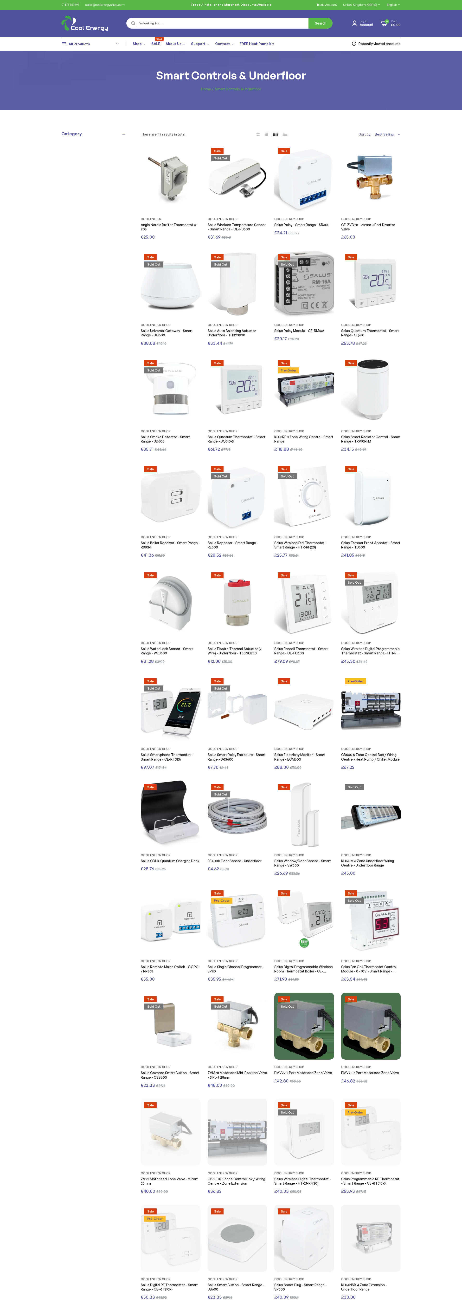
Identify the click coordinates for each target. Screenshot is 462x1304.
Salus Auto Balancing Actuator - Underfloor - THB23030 (233, 333)
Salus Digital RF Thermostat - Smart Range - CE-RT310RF (169, 1287)
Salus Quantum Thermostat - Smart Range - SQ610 (370, 333)
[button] (195, 153)
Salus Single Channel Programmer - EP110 (236, 969)
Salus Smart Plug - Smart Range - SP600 (300, 1287)
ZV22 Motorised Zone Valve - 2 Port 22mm (169, 1181)
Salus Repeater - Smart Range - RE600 (233, 545)
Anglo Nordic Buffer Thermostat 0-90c (169, 227)
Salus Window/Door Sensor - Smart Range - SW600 (302, 863)
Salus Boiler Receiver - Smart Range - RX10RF (170, 545)
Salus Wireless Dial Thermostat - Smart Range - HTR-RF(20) (300, 545)
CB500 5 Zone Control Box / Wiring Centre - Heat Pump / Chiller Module (370, 757)
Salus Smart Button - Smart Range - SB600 (236, 1287)
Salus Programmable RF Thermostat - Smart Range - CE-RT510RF (370, 1181)
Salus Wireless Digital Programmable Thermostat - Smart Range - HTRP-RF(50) (370, 651)
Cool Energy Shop (222, 219)
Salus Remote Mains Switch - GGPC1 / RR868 (170, 969)
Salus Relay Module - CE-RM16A (299, 331)
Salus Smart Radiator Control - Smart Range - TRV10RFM (371, 439)
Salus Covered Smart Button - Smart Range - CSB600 (170, 1075)
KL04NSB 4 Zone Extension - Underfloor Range (364, 1287)
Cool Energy (151, 219)
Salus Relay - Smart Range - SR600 (301, 225)
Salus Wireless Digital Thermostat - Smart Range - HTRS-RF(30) (302, 1181)
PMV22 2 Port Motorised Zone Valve (303, 1073)
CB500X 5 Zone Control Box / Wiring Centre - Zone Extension (236, 1181)
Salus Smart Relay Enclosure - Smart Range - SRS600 (237, 757)
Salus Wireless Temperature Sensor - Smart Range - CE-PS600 (237, 227)
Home (206, 89)
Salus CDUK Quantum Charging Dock (170, 861)
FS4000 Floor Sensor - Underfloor (235, 861)
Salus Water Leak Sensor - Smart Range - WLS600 (167, 651)
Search (320, 23)
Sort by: (365, 134)
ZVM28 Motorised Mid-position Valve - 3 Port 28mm (237, 1075)
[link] (139, 44)
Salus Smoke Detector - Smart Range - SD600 (165, 439)
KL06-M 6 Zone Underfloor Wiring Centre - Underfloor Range (367, 863)
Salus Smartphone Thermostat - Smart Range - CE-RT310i (167, 757)
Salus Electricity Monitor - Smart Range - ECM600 (300, 757)
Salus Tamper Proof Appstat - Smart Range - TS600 (370, 545)
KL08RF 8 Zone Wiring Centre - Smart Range (303, 439)
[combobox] (229, 23)
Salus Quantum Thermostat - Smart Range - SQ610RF (236, 439)
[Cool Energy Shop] (78, 23)
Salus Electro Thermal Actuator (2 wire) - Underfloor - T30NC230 (235, 651)
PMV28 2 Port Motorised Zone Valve (370, 1073)
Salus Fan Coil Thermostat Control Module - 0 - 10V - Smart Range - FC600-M (369, 969)
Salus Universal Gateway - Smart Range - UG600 (167, 333)
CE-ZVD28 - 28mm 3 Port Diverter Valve (368, 227)
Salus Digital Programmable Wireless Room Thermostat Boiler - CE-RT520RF (303, 969)
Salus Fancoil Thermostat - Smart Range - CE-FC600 (301, 651)
